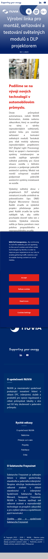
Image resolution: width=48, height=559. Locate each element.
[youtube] (45, 3)
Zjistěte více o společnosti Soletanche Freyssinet (24, 520)
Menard (11, 497)
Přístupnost (30, 544)
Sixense (22, 500)
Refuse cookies (24, 289)
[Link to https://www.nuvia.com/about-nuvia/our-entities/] (36, 12)
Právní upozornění (37, 539)
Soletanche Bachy (30, 493)
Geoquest (22, 497)
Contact (15, 539)
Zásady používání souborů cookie (15, 542)
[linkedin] (40, 3)
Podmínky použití (36, 542)
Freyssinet (35, 497)
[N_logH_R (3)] (10, 9)
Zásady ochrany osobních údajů (14, 544)
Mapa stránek (24, 539)
